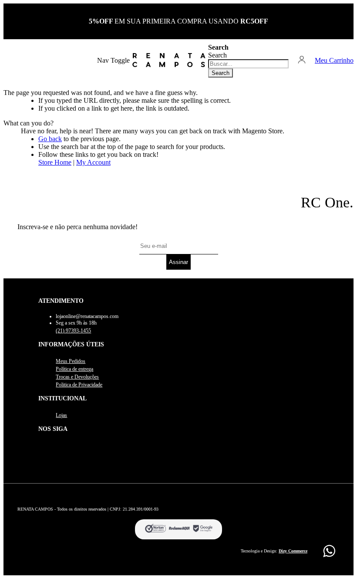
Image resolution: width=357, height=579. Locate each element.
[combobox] (248, 63)
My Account (93, 162)
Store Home (54, 162)
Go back (50, 138)
